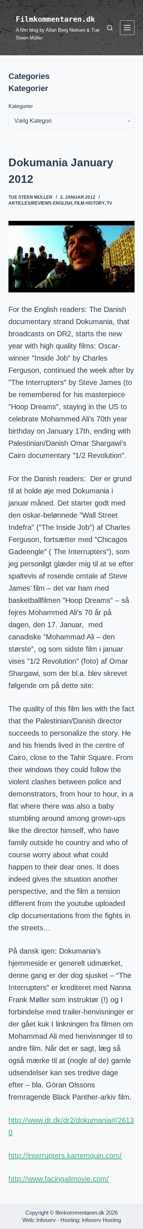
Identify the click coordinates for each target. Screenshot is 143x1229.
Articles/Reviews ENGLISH (40, 203)
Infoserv (46, 1220)
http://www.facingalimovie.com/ (58, 1179)
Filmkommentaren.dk (55, 19)
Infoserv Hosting (101, 1220)
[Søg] (110, 28)
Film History (89, 203)
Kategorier (20, 106)
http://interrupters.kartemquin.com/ (65, 1156)
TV (109, 203)
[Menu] (127, 27)
